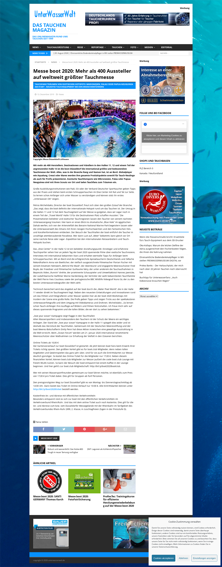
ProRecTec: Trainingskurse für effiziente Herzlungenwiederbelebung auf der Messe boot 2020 (119, 501)
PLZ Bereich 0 (146, 168)
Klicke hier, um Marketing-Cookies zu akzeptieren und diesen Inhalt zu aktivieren (164, 137)
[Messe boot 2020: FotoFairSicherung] (84, 481)
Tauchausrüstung (58, 47)
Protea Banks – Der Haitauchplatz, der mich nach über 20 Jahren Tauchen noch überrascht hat (163, 269)
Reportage (97, 47)
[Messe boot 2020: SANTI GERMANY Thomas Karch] (49, 481)
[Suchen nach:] (174, 53)
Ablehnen (183, 558)
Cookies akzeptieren (163, 558)
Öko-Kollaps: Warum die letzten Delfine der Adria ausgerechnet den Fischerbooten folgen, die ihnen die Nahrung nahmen (163, 249)
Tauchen (117, 47)
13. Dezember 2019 (45, 94)
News (35, 47)
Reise (80, 47)
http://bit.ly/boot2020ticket (47, 389)
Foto (133, 47)
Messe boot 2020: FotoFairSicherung (79, 498)
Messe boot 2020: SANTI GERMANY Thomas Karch (48, 498)
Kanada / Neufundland (151, 173)
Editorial (166, 47)
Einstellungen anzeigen (204, 558)
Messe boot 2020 (49, 438)
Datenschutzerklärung (168, 547)
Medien (149, 47)
